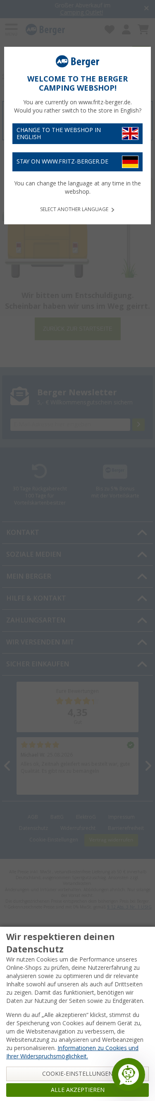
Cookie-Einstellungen (77, 1073)
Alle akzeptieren (78, 1090)
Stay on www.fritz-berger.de (62, 161)
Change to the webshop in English (59, 133)
